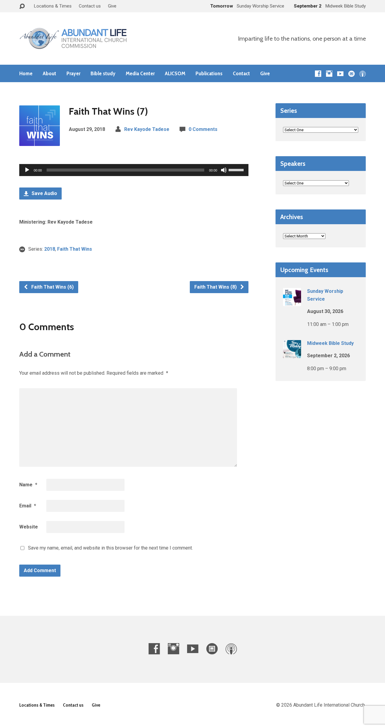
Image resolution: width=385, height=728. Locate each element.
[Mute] (224, 170)
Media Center (140, 73)
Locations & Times (53, 6)
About (49, 73)
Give (112, 6)
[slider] (237, 169)
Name (28, 485)
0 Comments (203, 129)
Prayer (73, 73)
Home (25, 73)
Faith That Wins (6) (52, 287)
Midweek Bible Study (330, 343)
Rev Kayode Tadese (146, 129)
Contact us (90, 6)
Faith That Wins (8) (216, 287)
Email (27, 506)
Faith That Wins (74, 249)
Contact (241, 73)
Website (28, 527)
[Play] (27, 170)
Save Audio (43, 193)
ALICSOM (175, 73)
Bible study (103, 73)
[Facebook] (318, 73)
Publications (209, 73)
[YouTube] (340, 73)
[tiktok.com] (351, 73)
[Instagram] (329, 73)
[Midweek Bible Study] (292, 354)
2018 (49, 249)
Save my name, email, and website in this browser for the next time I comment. (110, 548)
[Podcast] (362, 73)
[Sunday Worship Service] (292, 302)
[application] (133, 170)
